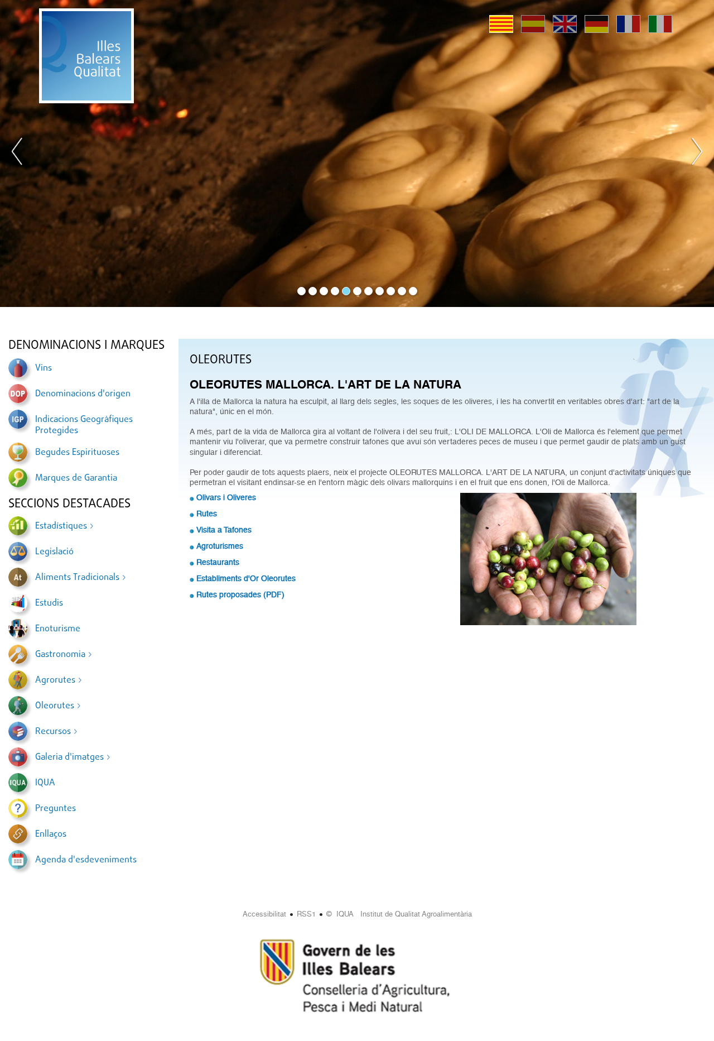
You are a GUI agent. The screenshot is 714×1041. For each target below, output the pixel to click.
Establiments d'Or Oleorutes (246, 578)
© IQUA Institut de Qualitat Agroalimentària (399, 914)
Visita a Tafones (224, 529)
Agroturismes (219, 545)
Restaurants (217, 562)
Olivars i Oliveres (226, 497)
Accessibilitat (264, 914)
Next (697, 153)
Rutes (206, 513)
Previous (17, 153)
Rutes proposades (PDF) (240, 594)
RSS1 (306, 914)
